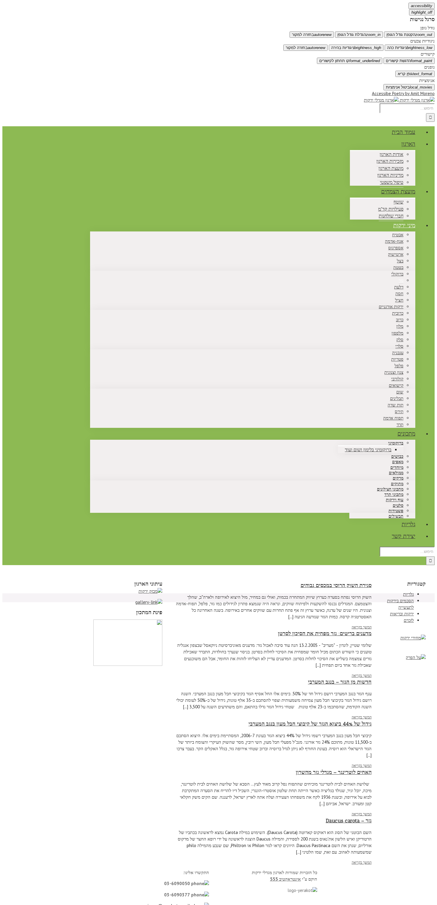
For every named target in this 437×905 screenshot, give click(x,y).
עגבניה (397, 352)
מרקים (398, 478)
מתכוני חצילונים (390, 489)
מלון (399, 326)
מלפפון (397, 333)
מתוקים (397, 483)
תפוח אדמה (393, 418)
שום (399, 392)
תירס (399, 411)
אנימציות (427, 80)
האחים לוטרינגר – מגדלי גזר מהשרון (334, 772)
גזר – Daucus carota (349, 820)
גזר (401, 280)
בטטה (398, 267)
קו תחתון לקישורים (349, 61)
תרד (400, 424)
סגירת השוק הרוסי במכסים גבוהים (336, 585)
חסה (399, 293)
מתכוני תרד (393, 494)
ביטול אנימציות (409, 87)
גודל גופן (427, 28)
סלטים (398, 505)
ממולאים (396, 472)
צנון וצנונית (393, 372)
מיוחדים (396, 467)
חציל (399, 300)
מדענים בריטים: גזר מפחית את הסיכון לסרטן (325, 633)
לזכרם (409, 620)
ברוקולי (397, 274)
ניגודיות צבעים (422, 41)
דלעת (398, 287)
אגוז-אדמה (394, 241)
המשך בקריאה (362, 627)
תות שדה (395, 405)
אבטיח (397, 234)
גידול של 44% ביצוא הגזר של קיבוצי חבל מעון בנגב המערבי (310, 723)
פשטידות (396, 510)
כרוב (399, 319)
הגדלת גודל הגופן (359, 34)
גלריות (408, 594)
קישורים (428, 54)
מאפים (397, 461)
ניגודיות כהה (409, 47)
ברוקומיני (395, 443)
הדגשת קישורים (409, 61)
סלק (399, 339)
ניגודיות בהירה (356, 47)
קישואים (396, 385)
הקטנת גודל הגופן (409, 34)
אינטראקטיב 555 (285, 879)
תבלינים (396, 398)
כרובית (397, 313)
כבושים (397, 456)
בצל (400, 261)
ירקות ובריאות (402, 614)
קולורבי (397, 378)
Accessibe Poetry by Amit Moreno (403, 93)
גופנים (429, 67)
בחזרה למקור (311, 34)
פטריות (397, 359)
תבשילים (396, 516)
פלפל (398, 365)
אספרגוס (395, 247)
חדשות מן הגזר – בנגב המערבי (340, 682)
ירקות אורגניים (391, 306)
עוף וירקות (394, 499)
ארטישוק (395, 254)
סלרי (399, 346)
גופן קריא (415, 74)
